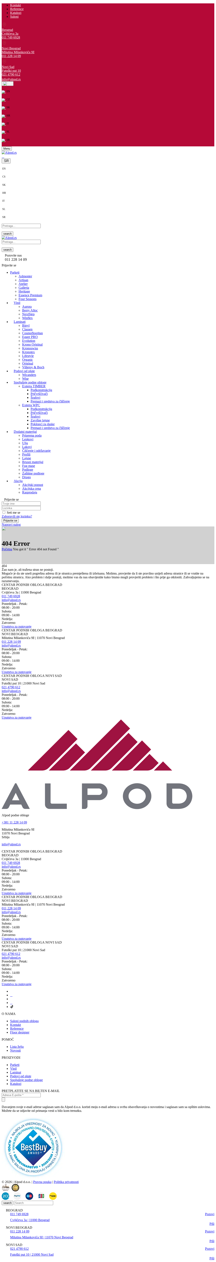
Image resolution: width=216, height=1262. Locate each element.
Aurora (27, 306)
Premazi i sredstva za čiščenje (50, 401)
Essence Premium (30, 295)
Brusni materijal (32, 462)
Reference (17, 9)
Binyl (26, 325)
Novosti (15, 1050)
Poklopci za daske (43, 424)
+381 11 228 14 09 (14, 822)
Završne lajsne (40, 420)
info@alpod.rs (11, 79)
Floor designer (19, 1032)
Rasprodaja (29, 492)
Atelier (23, 284)
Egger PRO (30, 337)
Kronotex (28, 352)
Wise (25, 378)
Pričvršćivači (39, 394)
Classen (27, 329)
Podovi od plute (20, 1076)
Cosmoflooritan (32, 333)
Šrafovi (35, 397)
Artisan (23, 280)
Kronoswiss (30, 348)
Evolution (28, 340)
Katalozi (15, 13)
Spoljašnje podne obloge (26, 1080)
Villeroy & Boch (33, 367)
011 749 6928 (11, 37)
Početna (7, 549)
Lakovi (27, 447)
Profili (26, 454)
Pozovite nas (13, 255)
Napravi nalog (11, 524)
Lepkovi (27, 439)
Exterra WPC (31, 405)
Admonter (25, 276)
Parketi (14, 1065)
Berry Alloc (30, 310)
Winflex (27, 318)
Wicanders (29, 375)
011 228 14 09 (11, 56)
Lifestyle (28, 356)
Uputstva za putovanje (16, 626)
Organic (27, 359)
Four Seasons (27, 299)
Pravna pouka (42, 1182)
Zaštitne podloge (33, 473)
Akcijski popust (32, 485)
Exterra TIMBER (34, 386)
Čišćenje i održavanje (36, 450)
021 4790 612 (11, 74)
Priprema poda (32, 435)
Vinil (13, 1068)
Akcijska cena (31, 488)
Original (27, 363)
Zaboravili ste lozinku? (17, 516)
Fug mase (28, 466)
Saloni (14, 16)
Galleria (24, 287)
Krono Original (32, 344)
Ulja (25, 443)
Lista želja (17, 1046)
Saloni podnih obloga (24, 1021)
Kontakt (15, 5)
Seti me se (13, 512)
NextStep (28, 314)
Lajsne (26, 458)
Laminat (15, 1072)
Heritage (24, 291)
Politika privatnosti (66, 1182)
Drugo (26, 477)
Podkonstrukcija (41, 390)
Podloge (27, 469)
